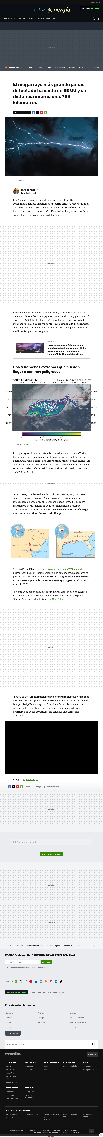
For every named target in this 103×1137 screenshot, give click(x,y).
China (8, 1027)
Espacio (73, 1013)
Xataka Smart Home (11, 1077)
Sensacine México (51, 1114)
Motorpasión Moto (90, 1069)
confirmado (75, 312)
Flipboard (41, 112)
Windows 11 (74, 1027)
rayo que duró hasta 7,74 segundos (65, 569)
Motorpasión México (88, 1115)
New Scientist (59, 599)
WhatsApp (16, 981)
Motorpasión (88, 1066)
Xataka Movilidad (77, 1017)
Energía (51, 10)
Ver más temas (12, 1033)
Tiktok (61, 981)
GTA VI (81, 67)
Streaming (10, 1013)
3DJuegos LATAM (31, 1114)
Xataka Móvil (11, 1069)
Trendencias (10, 1091)
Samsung (42, 1022)
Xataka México (11, 1114)
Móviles (9, 1017)
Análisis (41, 1013)
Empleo (41, 1027)
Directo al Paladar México (70, 1115)
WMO (26, 444)
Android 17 (68, 945)
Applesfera (10, 1073)
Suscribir (46, 962)
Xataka (8, 1066)
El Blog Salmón (31, 1091)
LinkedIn (56, 981)
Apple (8, 1022)
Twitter (94, 18)
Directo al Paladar (70, 1066)
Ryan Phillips (30, 779)
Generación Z (60, 67)
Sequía (39, 67)
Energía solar (9, 18)
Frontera (95, 67)
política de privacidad (39, 967)
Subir (90, 1054)
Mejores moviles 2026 (35, 945)
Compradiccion (12, 1098)
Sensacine (48, 1066)
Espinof (47, 1069)
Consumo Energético (46, 18)
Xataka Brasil (11, 1118)
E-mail (45, 112)
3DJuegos (29, 1066)
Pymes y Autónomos (29, 1096)
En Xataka (50, 342)
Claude (79, 945)
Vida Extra (29, 1069)
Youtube (31, 981)
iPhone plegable (54, 945)
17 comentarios (23, 113)
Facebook (98, 18)
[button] (29, 189)
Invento (72, 67)
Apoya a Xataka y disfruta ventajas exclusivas (47, 992)
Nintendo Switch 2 (15, 67)
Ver (52, 854)
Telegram (41, 981)
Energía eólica (26, 18)
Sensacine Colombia (48, 1119)
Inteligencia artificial (78, 1022)
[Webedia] (97, 2)
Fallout (48, 67)
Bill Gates (29, 67)
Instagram (36, 981)
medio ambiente (52, 786)
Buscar (93, 1044)
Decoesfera (10, 1095)
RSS (46, 981)
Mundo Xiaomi (11, 1082)
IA (87, 67)
